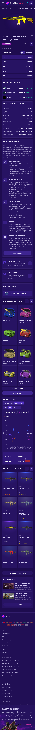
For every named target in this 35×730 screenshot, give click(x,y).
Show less (17, 253)
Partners (4, 649)
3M (14, 407)
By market (18, 403)
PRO (3, 637)
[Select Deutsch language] (10, 622)
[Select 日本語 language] (16, 625)
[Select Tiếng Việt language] (31, 622)
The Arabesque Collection (10, 660)
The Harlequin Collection (10, 676)
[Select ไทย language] (22, 625)
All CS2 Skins (6, 684)
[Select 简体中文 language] (8, 625)
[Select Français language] (14, 622)
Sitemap (4, 652)
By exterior (9, 403)
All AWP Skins (6, 693)
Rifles (10, 8)
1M (10, 407)
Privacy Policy (6, 640)
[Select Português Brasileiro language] (24, 622)
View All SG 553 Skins (17, 573)
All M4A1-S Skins (7, 690)
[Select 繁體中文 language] (12, 625)
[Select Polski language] (21, 622)
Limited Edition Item (9, 670)
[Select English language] (3, 622)
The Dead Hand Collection (10, 666)
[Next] (31, 301)
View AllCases (17, 388)
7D (6, 407)
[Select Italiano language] (17, 622)
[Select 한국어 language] (19, 625)
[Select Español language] (7, 622)
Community (6, 633)
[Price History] (19, 82)
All (18, 407)
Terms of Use (6, 643)
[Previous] (27, 301)
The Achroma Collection (10, 673)
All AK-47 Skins (6, 687)
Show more (17, 604)
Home (3, 8)
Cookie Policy (6, 646)
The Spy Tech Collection (10, 663)
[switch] (22, 52)
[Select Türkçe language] (28, 622)
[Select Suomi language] (26, 625)
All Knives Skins (7, 696)
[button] (9, 484)
